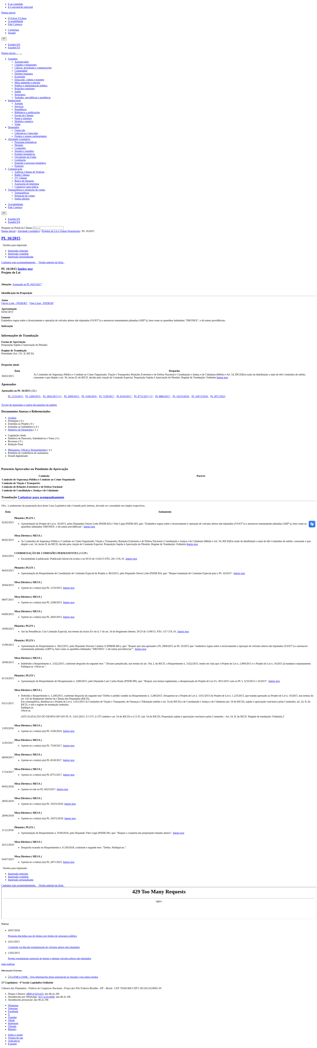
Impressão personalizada (20, 256)
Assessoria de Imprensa (27, 183)
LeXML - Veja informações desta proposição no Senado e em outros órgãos (58, 977)
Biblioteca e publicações (27, 112)
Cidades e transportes (26, 64)
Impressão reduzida (18, 250)
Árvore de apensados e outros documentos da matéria (29, 405)
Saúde (18, 91)
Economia (20, 76)
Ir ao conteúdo (15, 4)
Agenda (19, 103)
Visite (17, 124)
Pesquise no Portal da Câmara (16, 227)
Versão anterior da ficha (51, 262)
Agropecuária (22, 61)
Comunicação (15, 169)
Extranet (12, 1043)
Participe (19, 166)
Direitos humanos (24, 73)
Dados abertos (22, 198)
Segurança (20, 94)
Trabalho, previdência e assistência (33, 97)
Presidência (20, 109)
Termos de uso (15, 1037)
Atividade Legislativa (19, 139)
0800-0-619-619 (34, 993)
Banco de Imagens (24, 180)
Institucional (14, 100)
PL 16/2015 (10, 238)
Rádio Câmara (22, 174)
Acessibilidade (15, 21)
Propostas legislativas (26, 142)
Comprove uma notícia (26, 186)
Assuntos (13, 58)
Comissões (20, 148)
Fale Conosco (15, 24)
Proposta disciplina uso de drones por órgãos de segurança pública (42, 936)
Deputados (13, 127)
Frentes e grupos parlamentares (31, 136)
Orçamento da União (25, 157)
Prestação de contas (25, 195)
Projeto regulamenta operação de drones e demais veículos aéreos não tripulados (49, 958)
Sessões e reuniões (24, 151)
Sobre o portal (15, 1034)
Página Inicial (8, 231)
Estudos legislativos (25, 154)
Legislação (20, 160)
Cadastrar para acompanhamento (19, 262)
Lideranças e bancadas (26, 133)
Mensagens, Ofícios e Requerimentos (27, 450)
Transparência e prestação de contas (26, 189)
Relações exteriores (25, 88)
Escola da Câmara (24, 115)
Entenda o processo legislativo (30, 163)
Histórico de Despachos (20, 429)
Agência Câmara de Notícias (29, 172)
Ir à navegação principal (20, 7)
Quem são (20, 130)
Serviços (19, 106)
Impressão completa (18, 253)
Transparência (22, 192)
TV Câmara (21, 177)
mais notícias (8, 964)
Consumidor (21, 70)
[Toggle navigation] (17, 54)
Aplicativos (14, 1040)
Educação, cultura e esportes (29, 79)
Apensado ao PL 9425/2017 (27, 284)
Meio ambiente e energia (27, 82)
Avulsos (12, 417)
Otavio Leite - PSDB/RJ (14, 303)
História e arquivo (24, 121)
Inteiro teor (25, 269)
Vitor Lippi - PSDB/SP (41, 303)
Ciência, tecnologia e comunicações (33, 67)
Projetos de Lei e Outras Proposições (61, 231)
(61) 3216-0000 (46, 996)
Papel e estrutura (23, 118)
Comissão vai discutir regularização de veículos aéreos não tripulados (44, 947)
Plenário (19, 145)
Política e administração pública (31, 85)
